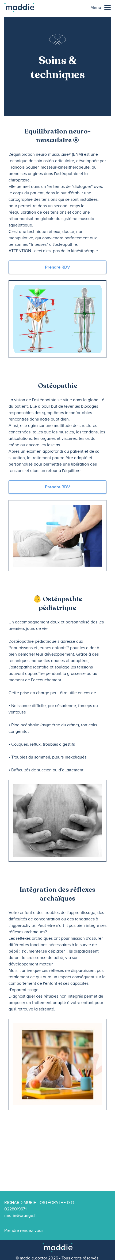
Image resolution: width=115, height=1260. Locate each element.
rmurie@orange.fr (20, 1215)
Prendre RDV (57, 267)
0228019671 (15, 1209)
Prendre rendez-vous (23, 1230)
